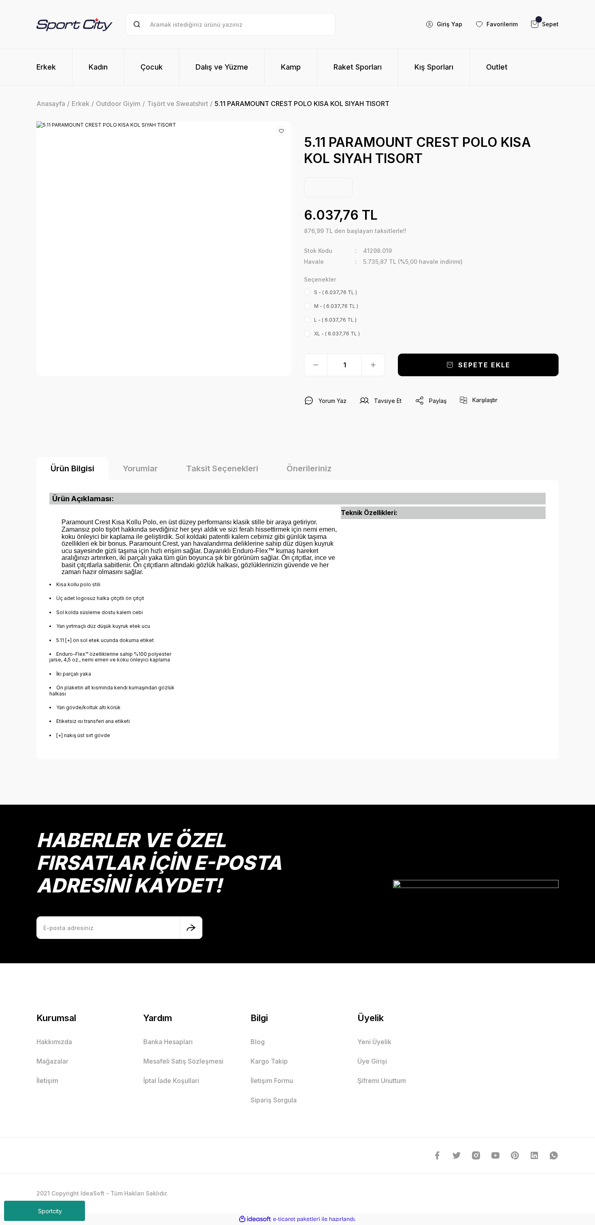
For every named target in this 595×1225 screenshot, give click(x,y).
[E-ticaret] (296, 1219)
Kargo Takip (269, 1061)
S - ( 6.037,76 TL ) (335, 292)
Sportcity (50, 1211)
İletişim (47, 1081)
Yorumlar (140, 468)
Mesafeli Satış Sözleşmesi (183, 1061)
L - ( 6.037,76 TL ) (335, 320)
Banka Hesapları (168, 1042)
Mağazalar (52, 1061)
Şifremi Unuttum (381, 1081)
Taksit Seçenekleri (222, 468)
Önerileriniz (309, 468)
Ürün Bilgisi (72, 468)
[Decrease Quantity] (315, 365)
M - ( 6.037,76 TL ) (336, 306)
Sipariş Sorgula (274, 1100)
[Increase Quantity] (373, 365)
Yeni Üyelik (374, 1042)
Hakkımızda (54, 1042)
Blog (258, 1042)
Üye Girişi (372, 1061)
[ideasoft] (255, 1219)
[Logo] (74, 24)
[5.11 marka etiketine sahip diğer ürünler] (328, 187)
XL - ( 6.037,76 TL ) (337, 334)
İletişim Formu (272, 1081)
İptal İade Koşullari (171, 1081)
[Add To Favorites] (281, 131)
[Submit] (191, 927)
